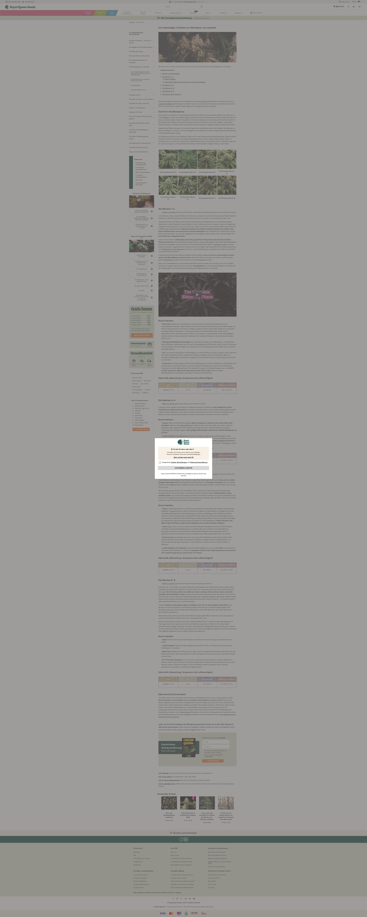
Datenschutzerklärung (199, 462)
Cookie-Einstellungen (179, 462)
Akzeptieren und (184, 462)
